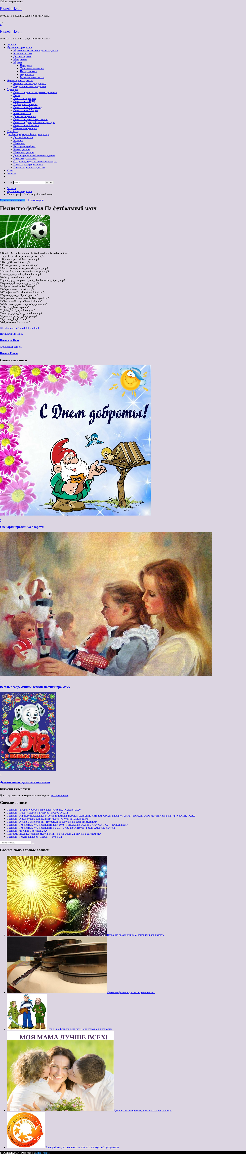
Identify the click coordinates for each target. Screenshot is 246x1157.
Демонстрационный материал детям (34, 155)
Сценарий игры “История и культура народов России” (38, 812)
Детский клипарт (23, 137)
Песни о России (9, 353)
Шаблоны (19, 143)
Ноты (10, 170)
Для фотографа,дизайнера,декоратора (28, 134)
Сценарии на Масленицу (27, 107)
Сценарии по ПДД (24, 101)
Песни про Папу (9, 340)
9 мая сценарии (22, 113)
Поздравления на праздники (29, 86)
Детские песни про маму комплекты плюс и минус (143, 1110)
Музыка (17, 62)
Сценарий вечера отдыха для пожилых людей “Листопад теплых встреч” (48, 818)
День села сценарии (24, 116)
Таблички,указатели (24, 158)
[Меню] (1, 22)
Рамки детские (21, 149)
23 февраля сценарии (25, 104)
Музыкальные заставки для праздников (35, 50)
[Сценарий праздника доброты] (75, 514)
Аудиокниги (27, 74)
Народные (26, 65)
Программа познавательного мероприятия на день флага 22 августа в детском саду (54, 833)
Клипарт (18, 140)
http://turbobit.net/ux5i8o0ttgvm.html (19, 328)
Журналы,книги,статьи (20, 80)
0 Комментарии (35, 200)
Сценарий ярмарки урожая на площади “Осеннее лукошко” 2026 (44, 809)
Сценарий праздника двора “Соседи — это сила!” (35, 836)
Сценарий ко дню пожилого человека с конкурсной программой (82, 1147)
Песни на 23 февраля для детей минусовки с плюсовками (79, 1029)
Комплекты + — (22, 53)
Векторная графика (24, 146)
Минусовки (20, 59)
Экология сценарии (24, 98)
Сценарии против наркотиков (30, 119)
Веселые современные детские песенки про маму (35, 687)
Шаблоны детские (23, 152)
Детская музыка (22, 56)
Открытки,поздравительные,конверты (35, 161)
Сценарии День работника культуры (34, 122)
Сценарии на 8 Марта (25, 110)
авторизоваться (59, 795)
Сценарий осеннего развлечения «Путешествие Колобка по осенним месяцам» (52, 821)
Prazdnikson (11, 8)
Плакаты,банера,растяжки (28, 164)
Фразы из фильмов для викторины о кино (131, 992)
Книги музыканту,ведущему (29, 83)
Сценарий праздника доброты (22, 527)
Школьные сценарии (25, 128)
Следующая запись (11, 346)
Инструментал (28, 71)
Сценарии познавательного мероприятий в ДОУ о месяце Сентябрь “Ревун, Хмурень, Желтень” (61, 827)
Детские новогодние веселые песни (25, 782)
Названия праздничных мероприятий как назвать (135, 934)
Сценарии (12, 89)
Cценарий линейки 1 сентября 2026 (27, 830)
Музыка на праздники (19, 47)
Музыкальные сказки (32, 77)
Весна (16, 95)
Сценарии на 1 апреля (26, 125)
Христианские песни (32, 68)
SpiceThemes (42, 1152)
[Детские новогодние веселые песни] (28, 769)
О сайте (11, 173)
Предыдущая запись (11, 333)
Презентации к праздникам (29, 167)
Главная (11, 44)
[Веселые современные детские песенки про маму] (106, 674)
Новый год (13, 131)
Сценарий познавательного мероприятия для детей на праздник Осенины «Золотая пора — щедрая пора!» (68, 824)
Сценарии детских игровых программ (35, 92)
